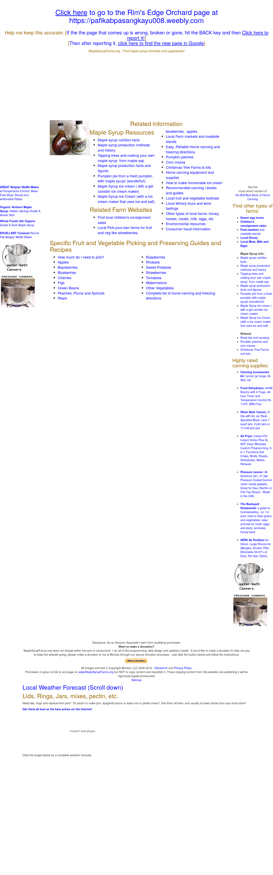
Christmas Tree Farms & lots (188, 167)
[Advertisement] (137, 89)
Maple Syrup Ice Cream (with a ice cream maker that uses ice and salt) (126, 199)
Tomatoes (153, 277)
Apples (63, 262)
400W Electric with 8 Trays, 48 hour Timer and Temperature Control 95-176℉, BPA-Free (256, 396)
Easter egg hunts (252, 218)
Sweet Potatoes (158, 267)
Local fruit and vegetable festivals (192, 198)
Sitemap (136, 680)
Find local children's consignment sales (124, 220)
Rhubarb (153, 262)
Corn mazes (175, 162)
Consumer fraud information (188, 228)
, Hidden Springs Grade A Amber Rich (20, 211)
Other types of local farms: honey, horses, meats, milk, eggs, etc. (192, 216)
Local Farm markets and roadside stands (192, 139)
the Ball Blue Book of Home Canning (252, 197)
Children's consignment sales (253, 224)
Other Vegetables (160, 287)
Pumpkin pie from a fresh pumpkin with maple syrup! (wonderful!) (125, 178)
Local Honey (249, 238)
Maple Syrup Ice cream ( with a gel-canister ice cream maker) (126, 188)
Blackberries (68, 267)
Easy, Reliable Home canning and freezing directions (193, 149)
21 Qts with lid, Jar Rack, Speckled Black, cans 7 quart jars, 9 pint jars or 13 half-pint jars (255, 420)
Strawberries (156, 272)
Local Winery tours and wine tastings (188, 206)
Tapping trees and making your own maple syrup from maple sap (126, 158)
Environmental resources (186, 223)
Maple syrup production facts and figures (124, 168)
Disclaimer (161, 668)
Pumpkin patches (179, 156)
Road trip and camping (254, 338)
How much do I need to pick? (81, 257)
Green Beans (68, 287)
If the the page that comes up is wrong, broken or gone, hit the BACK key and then (167, 35)
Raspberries (155, 257)
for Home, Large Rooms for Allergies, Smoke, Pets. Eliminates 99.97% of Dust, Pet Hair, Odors (255, 548)
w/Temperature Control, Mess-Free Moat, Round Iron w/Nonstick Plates (19, 193)
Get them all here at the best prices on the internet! (57, 709)
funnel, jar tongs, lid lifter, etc (255, 376)
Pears (62, 298)
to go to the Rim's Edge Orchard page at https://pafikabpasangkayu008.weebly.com (136, 16)
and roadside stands (252, 232)
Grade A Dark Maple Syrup (17, 223)
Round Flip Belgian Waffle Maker (19, 235)
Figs (61, 282)
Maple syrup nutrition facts (119, 139)
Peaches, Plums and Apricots (81, 293)
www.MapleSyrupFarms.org (96, 672)
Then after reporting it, (136, 42)
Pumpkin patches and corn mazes (254, 344)
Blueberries (67, 272)
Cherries (64, 277)
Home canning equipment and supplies (190, 175)
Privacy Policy (182, 668)
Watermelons (156, 282)
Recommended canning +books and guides (191, 190)
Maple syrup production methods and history (124, 147)
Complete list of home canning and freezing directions (180, 295)
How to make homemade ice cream (194, 182)
